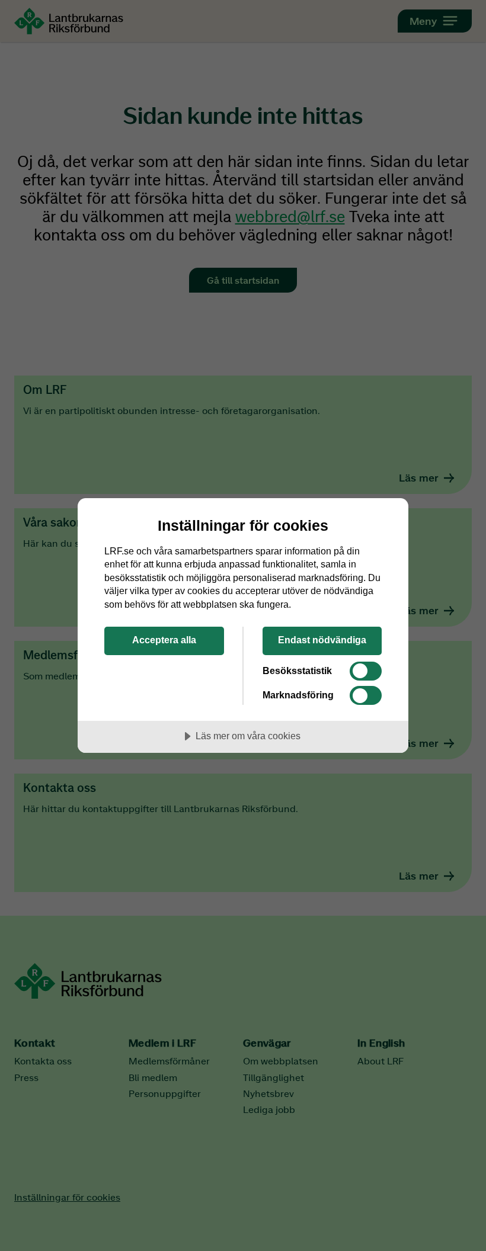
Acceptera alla (164, 639)
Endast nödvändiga (322, 639)
